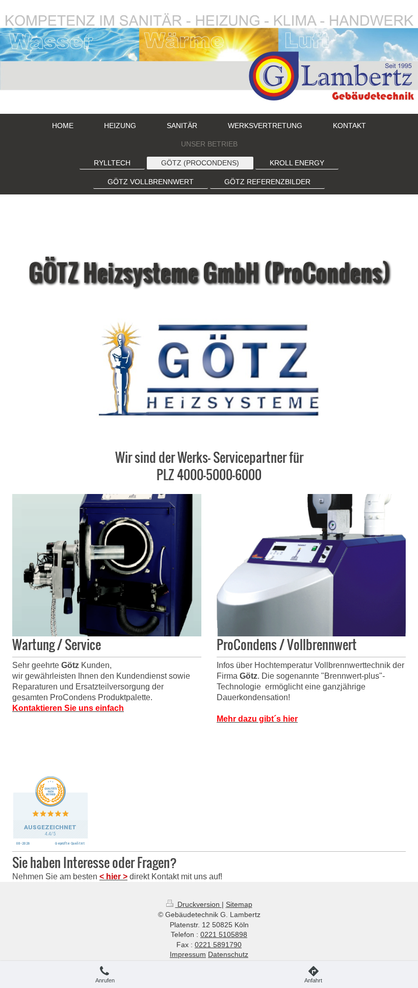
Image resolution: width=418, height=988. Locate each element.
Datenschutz (228, 954)
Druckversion (198, 904)
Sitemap (239, 904)
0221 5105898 (223, 934)
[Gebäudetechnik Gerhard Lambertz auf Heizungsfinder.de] (209, 812)
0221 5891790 (218, 945)
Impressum (188, 954)
